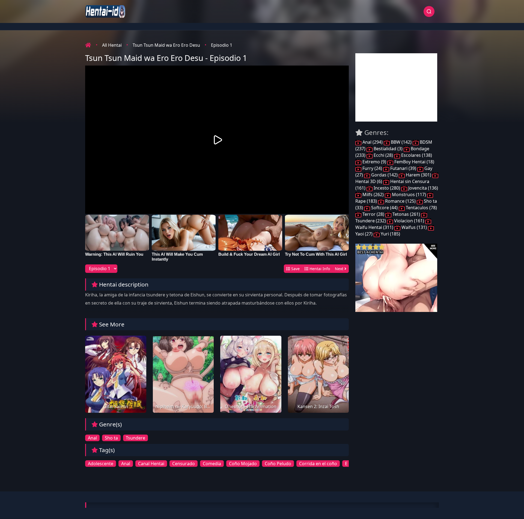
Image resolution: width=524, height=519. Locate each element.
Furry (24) (372, 168)
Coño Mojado (243, 464)
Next (339, 268)
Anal (92, 438)
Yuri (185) (390, 234)
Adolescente (100, 464)
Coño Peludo (278, 464)
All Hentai (112, 45)
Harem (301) (418, 175)
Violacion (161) (409, 221)
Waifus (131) (414, 227)
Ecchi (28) (383, 155)
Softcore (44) (384, 208)
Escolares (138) (416, 155)
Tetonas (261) (406, 214)
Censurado (183, 464)
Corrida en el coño (318, 464)
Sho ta (111, 438)
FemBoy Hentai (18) (413, 162)
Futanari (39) (403, 168)
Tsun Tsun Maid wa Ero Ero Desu (166, 45)
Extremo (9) (374, 162)
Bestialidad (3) (388, 149)
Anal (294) (372, 142)
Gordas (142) (384, 175)
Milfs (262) (373, 194)
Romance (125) (400, 201)
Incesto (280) (387, 188)
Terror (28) (373, 214)
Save (295, 268)
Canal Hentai (151, 464)
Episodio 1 (221, 45)
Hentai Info (319, 268)
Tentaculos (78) (421, 208)
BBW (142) (401, 142)
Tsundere (135, 438)
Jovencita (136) (422, 188)
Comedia (212, 464)
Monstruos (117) (409, 194)
